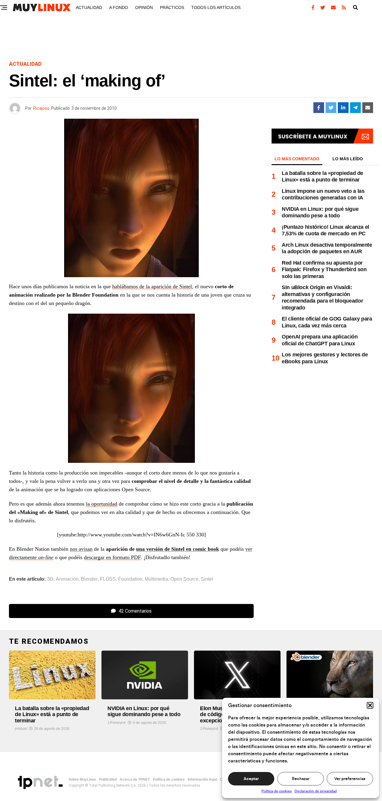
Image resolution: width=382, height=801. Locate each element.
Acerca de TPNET (135, 779)
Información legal (202, 779)
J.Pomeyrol (116, 723)
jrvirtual (21, 729)
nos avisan (81, 549)
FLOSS (108, 579)
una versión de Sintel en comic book (177, 549)
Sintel (207, 579)
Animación (67, 579)
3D (50, 579)
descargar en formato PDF (112, 557)
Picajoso (41, 108)
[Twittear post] (331, 107)
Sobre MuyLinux (82, 779)
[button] (370, 705)
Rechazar (300, 779)
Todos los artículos (216, 7)
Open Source (184, 579)
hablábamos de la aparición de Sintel (152, 286)
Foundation (130, 579)
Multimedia (156, 579)
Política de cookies (276, 791)
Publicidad (108, 779)
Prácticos (172, 7)
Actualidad (89, 7)
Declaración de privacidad (316, 791)
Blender (89, 579)
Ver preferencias (349, 779)
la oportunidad (101, 504)
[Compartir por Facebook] (318, 107)
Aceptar (251, 779)
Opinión (144, 7)
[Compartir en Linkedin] (343, 107)
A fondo (118, 7)
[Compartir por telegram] (355, 107)
